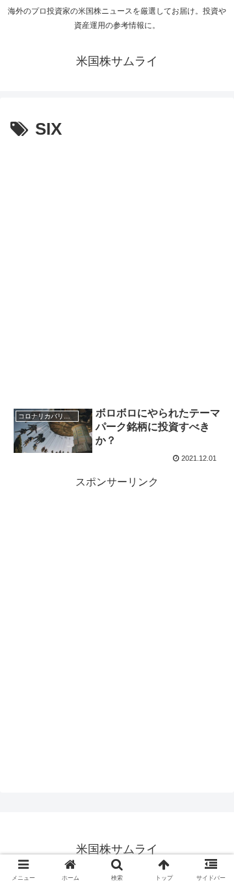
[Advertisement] (117, 268)
